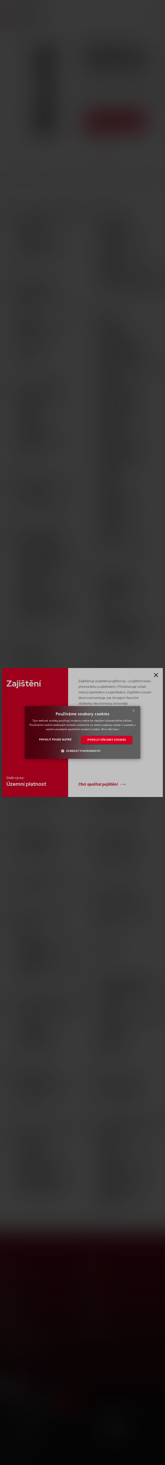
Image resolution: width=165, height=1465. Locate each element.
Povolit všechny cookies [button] (106, 740)
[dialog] (82, 732)
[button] (82, 751)
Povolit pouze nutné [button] (55, 739)
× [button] (133, 711)
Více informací (110, 729)
